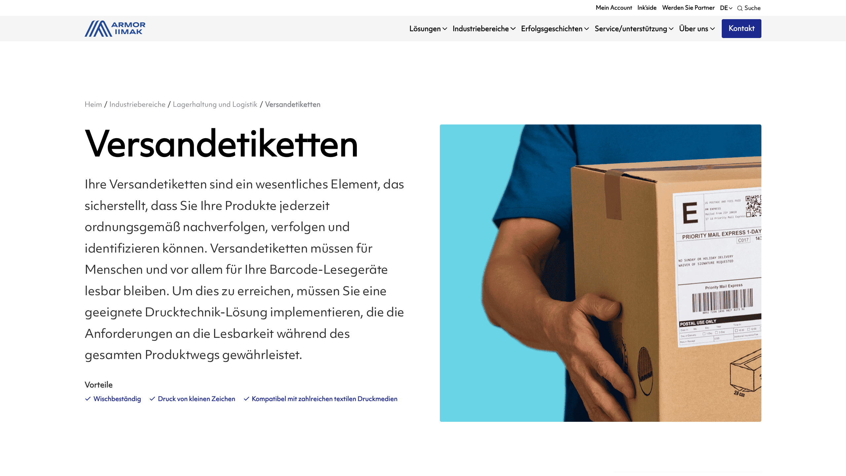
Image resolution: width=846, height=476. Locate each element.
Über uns (693, 28)
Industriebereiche (481, 28)
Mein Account (614, 8)
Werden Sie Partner (688, 8)
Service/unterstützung (631, 28)
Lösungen (425, 28)
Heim (93, 104)
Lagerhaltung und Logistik (215, 104)
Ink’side (647, 8)
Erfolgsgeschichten (552, 28)
